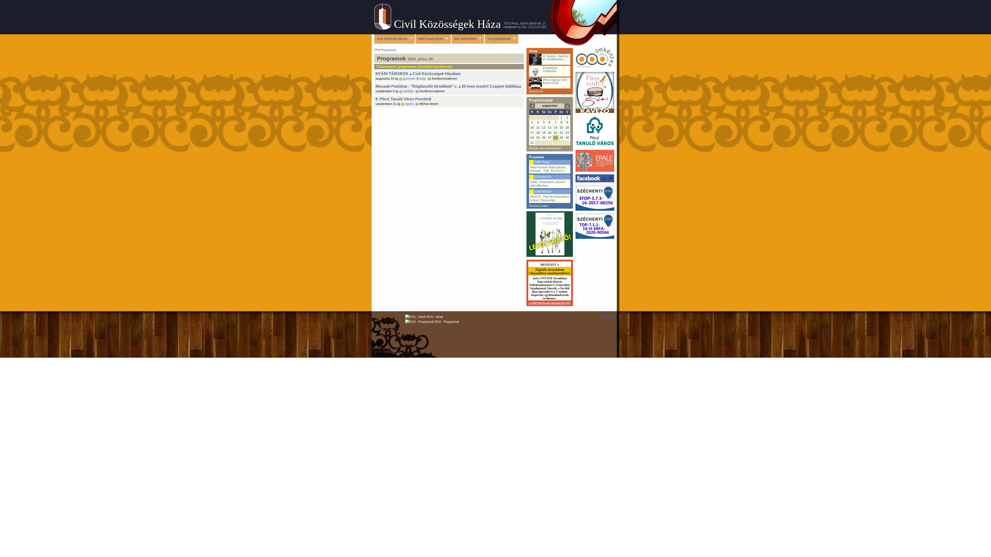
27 (550, 138)
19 (544, 133)
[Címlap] (382, 28)
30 (567, 138)
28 (555, 138)
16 (567, 127)
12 (544, 127)
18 (538, 133)
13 (550, 127)
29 (561, 138)
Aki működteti (464, 39)
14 (555, 127)
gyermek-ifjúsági (414, 78)
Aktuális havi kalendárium (545, 148)
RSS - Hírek (434, 317)
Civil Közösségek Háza (447, 24)
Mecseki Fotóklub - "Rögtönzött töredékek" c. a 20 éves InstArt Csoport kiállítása (448, 86)
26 (544, 138)
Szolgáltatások (498, 39)
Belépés (607, 317)
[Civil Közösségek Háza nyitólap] (375, 50)
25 (538, 138)
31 (532, 143)
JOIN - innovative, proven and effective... (547, 183)
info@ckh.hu (512, 27)
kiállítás (408, 91)
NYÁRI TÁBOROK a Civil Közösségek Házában (418, 73)
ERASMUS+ (543, 177)
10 (532, 127)
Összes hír (536, 91)
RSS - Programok (446, 322)
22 (561, 133)
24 (532, 138)
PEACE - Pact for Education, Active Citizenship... (550, 198)
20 (550, 133)
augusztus (549, 106)
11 (538, 127)
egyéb (409, 104)
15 (561, 127)
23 (567, 133)
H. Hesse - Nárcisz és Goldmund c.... (556, 57)
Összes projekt (538, 205)
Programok (388, 50)
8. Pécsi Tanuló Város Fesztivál (403, 99)
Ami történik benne (390, 39)
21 (555, 133)
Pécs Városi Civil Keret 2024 (555, 81)
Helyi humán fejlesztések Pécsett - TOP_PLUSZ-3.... (548, 169)
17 (532, 133)
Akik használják (429, 39)
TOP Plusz (542, 162)
